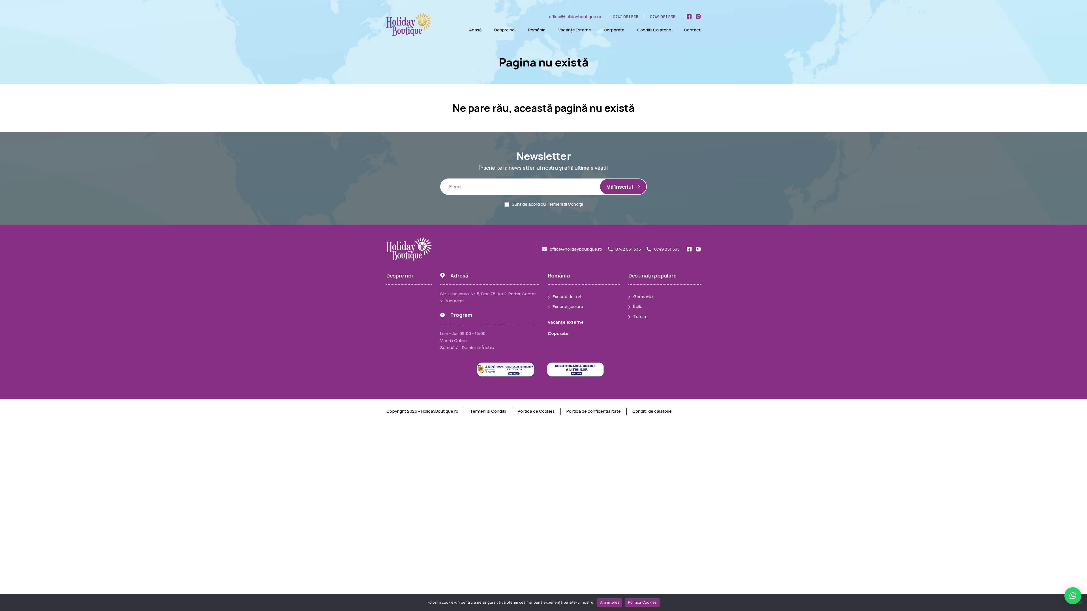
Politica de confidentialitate (593, 411)
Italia (638, 306)
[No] (1080, 602)
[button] (1072, 595)
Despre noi (504, 30)
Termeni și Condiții (565, 204)
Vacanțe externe (566, 322)
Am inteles (610, 602)
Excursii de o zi (567, 297)
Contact (692, 30)
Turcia (639, 316)
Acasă (475, 30)
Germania (643, 297)
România (536, 30)
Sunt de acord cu (547, 204)
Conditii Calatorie (654, 30)
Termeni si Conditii (488, 411)
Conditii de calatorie (652, 411)
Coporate (558, 333)
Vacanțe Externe (574, 30)
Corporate (614, 30)
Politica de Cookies (536, 411)
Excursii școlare (568, 306)
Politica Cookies (642, 602)
